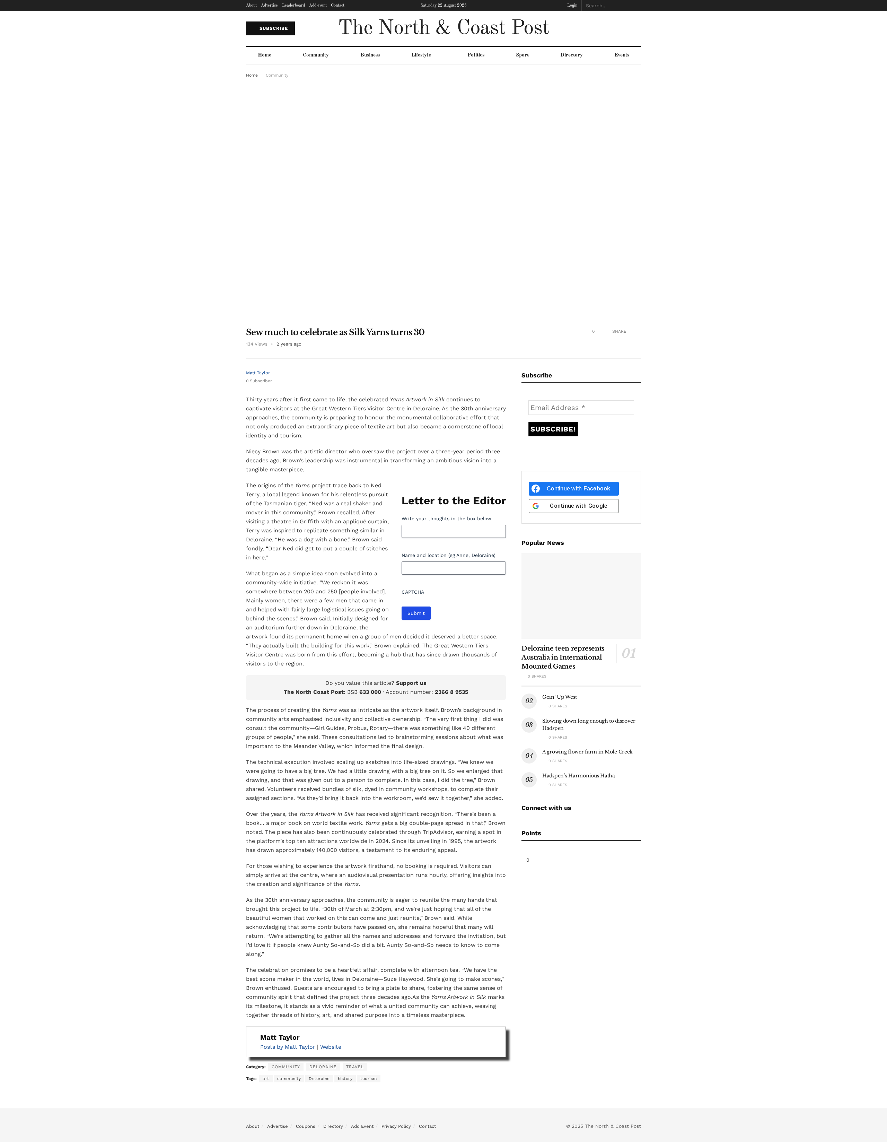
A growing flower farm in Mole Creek (587, 752)
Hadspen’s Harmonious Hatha (578, 776)
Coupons (305, 1126)
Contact (337, 5)
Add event (318, 5)
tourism (368, 1078)
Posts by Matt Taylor (287, 1047)
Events (621, 55)
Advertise (269, 5)
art (266, 1078)
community (289, 1078)
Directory (571, 55)
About (251, 5)
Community (316, 55)
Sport (522, 55)
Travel (355, 1066)
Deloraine (323, 1066)
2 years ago (288, 344)
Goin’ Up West (559, 697)
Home (264, 55)
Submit (416, 613)
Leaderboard (293, 5)
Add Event (362, 1126)
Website (330, 1047)
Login (571, 5)
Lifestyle (421, 55)
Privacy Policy (396, 1126)
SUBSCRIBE (273, 28)
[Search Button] (637, 5)
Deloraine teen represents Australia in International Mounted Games (562, 657)
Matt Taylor (258, 372)
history (345, 1078)
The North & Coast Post (443, 28)
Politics (475, 55)
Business (370, 55)
